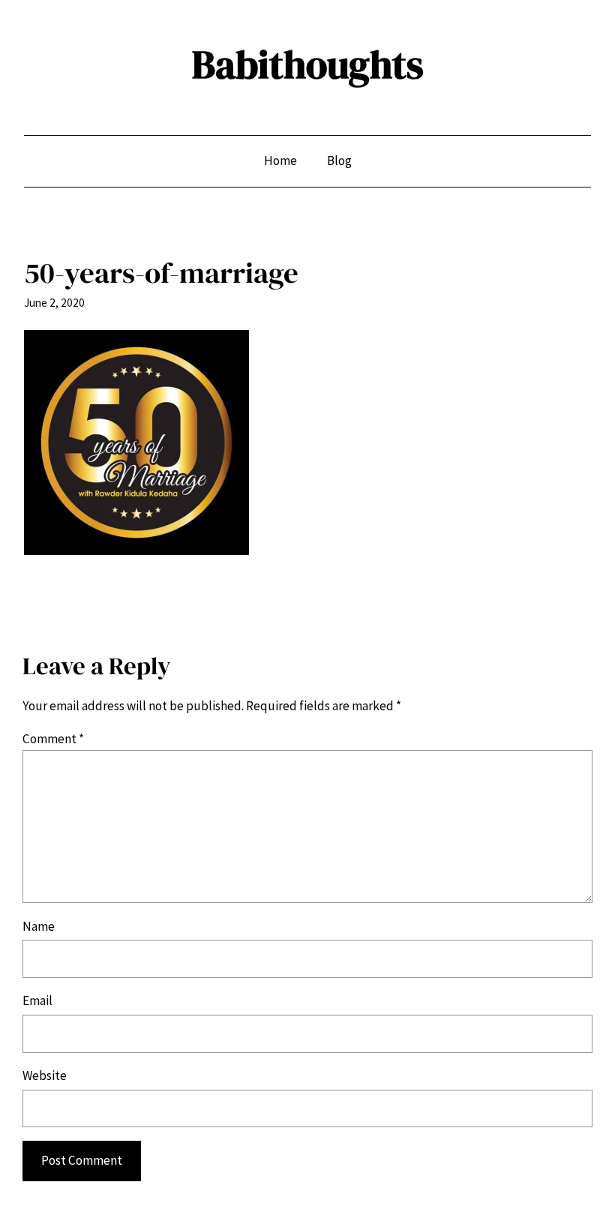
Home (280, 160)
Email (37, 1000)
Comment (53, 738)
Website (44, 1075)
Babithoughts (308, 64)
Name (38, 926)
